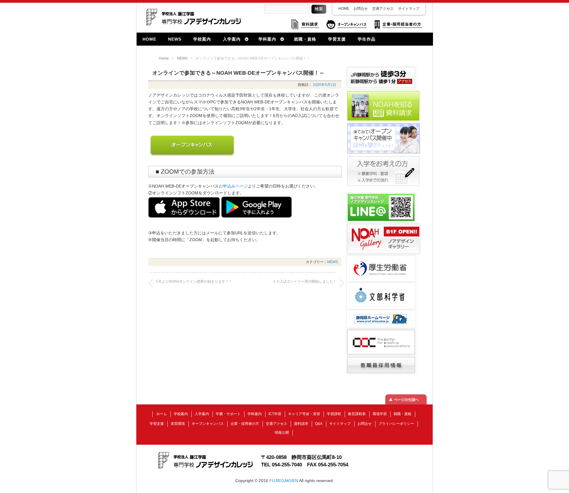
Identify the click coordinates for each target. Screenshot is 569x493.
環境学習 (380, 414)
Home (164, 58)
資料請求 (301, 424)
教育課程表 (357, 414)
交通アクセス (383, 9)
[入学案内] (383, 185)
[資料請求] (383, 120)
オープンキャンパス (208, 424)
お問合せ (361, 9)
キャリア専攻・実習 (304, 414)
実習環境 (178, 424)
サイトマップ (408, 9)
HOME (343, 9)
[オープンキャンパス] (384, 153)
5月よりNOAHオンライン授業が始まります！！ (194, 281)
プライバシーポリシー (396, 424)
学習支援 (157, 424)
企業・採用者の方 (245, 424)
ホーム (161, 414)
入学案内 (202, 414)
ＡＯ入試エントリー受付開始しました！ (305, 281)
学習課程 (334, 414)
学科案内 (254, 414)
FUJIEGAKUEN (283, 480)
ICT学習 (274, 414)
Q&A (318, 424)
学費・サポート (228, 414)
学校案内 (181, 414)
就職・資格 (402, 414)
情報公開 (282, 432)
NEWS (182, 58)
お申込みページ (233, 186)
